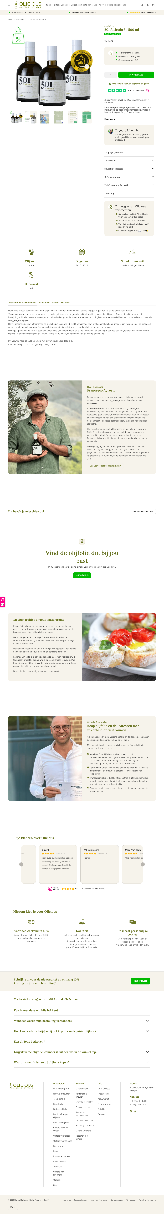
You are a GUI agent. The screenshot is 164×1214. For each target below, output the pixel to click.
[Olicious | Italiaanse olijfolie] (28, 5)
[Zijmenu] (11, 5)
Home (10, 19)
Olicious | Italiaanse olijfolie (24, 1200)
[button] (142, 5)
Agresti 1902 (110, 26)
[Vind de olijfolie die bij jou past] (82, 558)
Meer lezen (109, 119)
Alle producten (21, 19)
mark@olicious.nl (138, 1104)
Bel (126, 945)
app (130, 945)
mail (137, 945)
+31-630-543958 (138, 1101)
